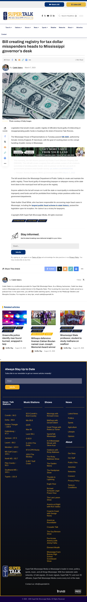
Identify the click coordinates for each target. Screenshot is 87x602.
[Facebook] (42, 15)
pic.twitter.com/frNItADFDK (61, 169)
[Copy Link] (22, 60)
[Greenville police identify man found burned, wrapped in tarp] (14, 318)
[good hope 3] (48, 152)
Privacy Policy (74, 257)
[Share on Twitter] (15, 60)
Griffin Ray (9, 348)
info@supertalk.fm (42, 584)
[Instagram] (51, 15)
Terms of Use (36, 257)
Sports (48, 334)
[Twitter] (45, 15)
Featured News (19, 220)
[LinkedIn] (53, 15)
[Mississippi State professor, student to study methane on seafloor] (72, 318)
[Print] (26, 60)
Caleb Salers (18, 68)
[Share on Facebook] (12, 60)
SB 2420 (65, 137)
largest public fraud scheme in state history (50, 205)
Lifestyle (77, 331)
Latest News (31, 220)
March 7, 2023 (69, 173)
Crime (19, 327)
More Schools (38, 334)
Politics (42, 220)
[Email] (19, 60)
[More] (29, 60)
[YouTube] (48, 15)
